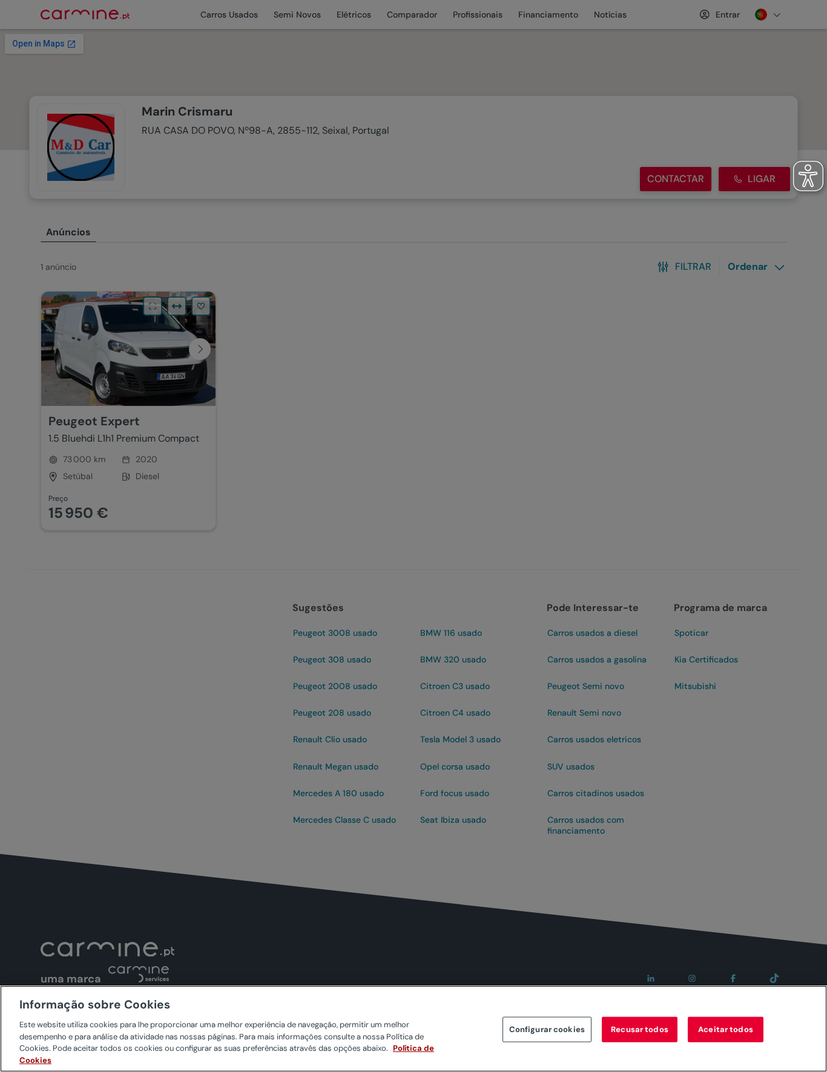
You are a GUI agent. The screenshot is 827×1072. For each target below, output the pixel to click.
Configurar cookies (547, 1029)
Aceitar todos (725, 1029)
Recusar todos (639, 1029)
